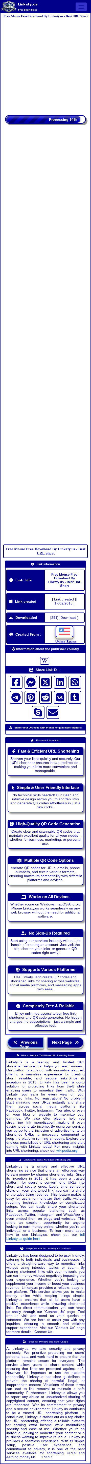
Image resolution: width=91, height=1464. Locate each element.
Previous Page (27, 1044)
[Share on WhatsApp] (75, 682)
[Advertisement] (45, 65)
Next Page (63, 1042)
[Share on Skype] (38, 712)
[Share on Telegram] (16, 697)
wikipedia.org (66, 1150)
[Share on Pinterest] (31, 697)
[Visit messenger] (31, 682)
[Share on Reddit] (45, 697)
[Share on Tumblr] (75, 697)
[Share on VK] (60, 697)
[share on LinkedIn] (60, 682)
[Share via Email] (53, 712)
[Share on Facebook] (16, 682)
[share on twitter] (45, 682)
